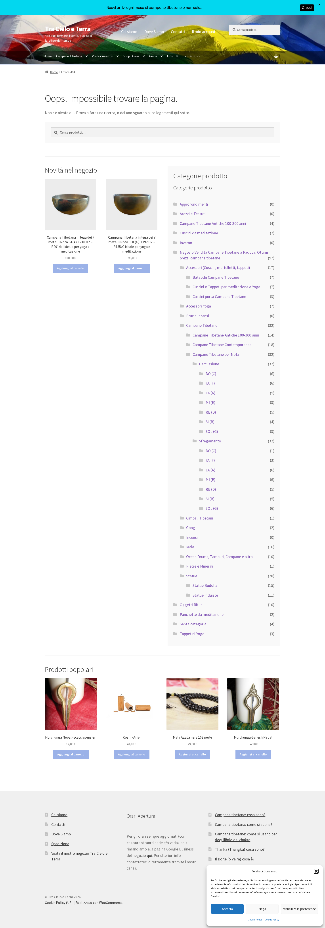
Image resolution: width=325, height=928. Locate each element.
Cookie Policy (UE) (59, 902)
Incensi (192, 537)
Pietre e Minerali (199, 566)
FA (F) (210, 383)
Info (170, 56)
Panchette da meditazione (202, 614)
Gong (190, 527)
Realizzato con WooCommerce (99, 902)
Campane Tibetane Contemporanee (222, 344)
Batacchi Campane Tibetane (216, 277)
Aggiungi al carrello (70, 268)
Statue (191, 575)
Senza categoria (193, 623)
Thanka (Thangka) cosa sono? (239, 849)
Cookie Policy (255, 919)
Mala (190, 546)
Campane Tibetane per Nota (216, 354)
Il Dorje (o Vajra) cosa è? (234, 859)
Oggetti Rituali (192, 604)
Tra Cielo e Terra (68, 28)
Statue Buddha (205, 585)
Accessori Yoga (198, 306)
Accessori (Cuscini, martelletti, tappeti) (218, 267)
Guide (153, 56)
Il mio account (203, 31)
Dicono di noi (191, 56)
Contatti (178, 31)
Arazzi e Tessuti (193, 213)
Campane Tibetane (69, 56)
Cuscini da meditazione (199, 232)
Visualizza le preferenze (299, 909)
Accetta (227, 909)
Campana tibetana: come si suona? (243, 824)
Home (48, 56)
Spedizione (60, 843)
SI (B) (210, 421)
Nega (262, 909)
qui (149, 855)
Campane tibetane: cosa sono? (240, 814)
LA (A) (210, 392)
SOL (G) (212, 431)
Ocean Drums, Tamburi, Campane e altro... (220, 556)
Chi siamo (129, 31)
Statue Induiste (205, 595)
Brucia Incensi (197, 315)
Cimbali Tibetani (199, 518)
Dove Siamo (154, 31)
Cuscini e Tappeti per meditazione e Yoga (226, 286)
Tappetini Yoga (192, 633)
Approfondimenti (194, 204)
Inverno (186, 242)
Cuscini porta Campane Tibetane (219, 296)
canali (131, 868)
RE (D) (211, 412)
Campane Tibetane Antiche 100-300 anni (213, 223)
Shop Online (131, 56)
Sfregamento (210, 441)
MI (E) (210, 402)
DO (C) (211, 373)
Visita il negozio (102, 56)
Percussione (209, 363)
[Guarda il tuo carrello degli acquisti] (254, 53)
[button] (316, 871)
